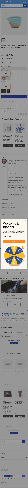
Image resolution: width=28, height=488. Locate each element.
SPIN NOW (14, 241)
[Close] (25, 220)
